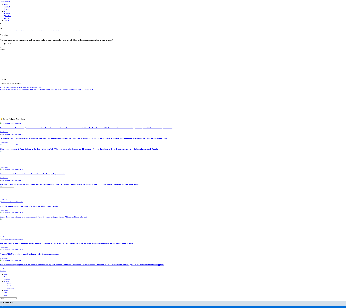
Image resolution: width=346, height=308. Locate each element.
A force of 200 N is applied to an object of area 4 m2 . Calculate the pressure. (29, 254)
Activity (9, 286)
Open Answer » (4, 132)
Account (9, 283)
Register (6, 290)
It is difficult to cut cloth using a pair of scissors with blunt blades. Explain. (29, 206)
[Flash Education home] (5, 1)
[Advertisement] (54, 63)
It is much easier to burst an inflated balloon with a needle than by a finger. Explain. (32, 174)
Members (6, 277)
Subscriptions (10, 288)
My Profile (6, 281)
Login (5, 292)
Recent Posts (7, 279)
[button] (173, 48)
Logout (5, 295)
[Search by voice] (1, 28)
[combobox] (10, 24)
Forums (5, 274)
